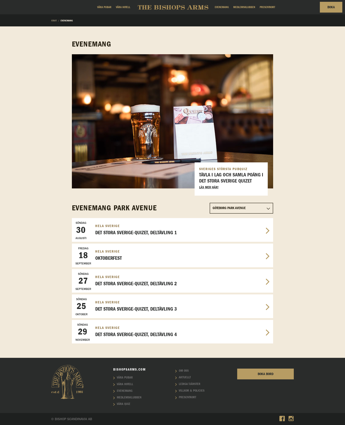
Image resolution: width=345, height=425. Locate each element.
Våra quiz (123, 404)
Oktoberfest (98, 256)
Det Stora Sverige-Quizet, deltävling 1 (126, 230)
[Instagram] (291, 419)
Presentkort (267, 7)
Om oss (184, 370)
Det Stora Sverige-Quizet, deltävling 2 (126, 281)
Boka (331, 7)
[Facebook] (282, 419)
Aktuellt (185, 377)
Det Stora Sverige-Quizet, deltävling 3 (126, 306)
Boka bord (265, 374)
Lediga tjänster (189, 384)
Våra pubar (104, 7)
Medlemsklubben (244, 7)
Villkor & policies (191, 390)
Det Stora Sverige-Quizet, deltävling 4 (126, 332)
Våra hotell (123, 7)
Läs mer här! (208, 187)
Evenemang (222, 7)
